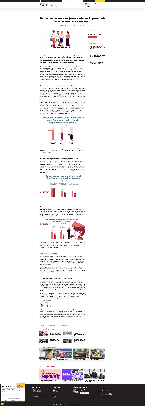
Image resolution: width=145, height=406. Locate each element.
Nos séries (81, 9)
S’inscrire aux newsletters (47, 1)
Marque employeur (63, 325)
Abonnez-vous (100, 1)
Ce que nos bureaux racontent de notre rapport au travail (97, 63)
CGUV (73, 404)
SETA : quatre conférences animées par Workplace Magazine (97, 56)
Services (72, 9)
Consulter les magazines (36, 391)
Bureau (42, 325)
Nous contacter (35, 396)
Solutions (76, 9)
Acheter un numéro (35, 392)
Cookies (90, 404)
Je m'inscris (92, 37)
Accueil (41, 14)
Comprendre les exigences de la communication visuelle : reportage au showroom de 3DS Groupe (97, 52)
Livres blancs (95, 9)
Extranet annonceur (89, 1)
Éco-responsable (51, 325)
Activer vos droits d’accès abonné (38, 390)
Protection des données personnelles (81, 404)
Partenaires (101, 9)
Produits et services (88, 9)
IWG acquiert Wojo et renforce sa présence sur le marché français (97, 59)
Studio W (43, 9)
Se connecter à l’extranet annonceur (38, 395)
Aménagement (61, 9)
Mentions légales (68, 404)
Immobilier (67, 9)
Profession (48, 9)
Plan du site (62, 404)
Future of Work (54, 9)
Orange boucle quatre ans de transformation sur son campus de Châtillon (97, 47)
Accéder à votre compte (36, 389)
